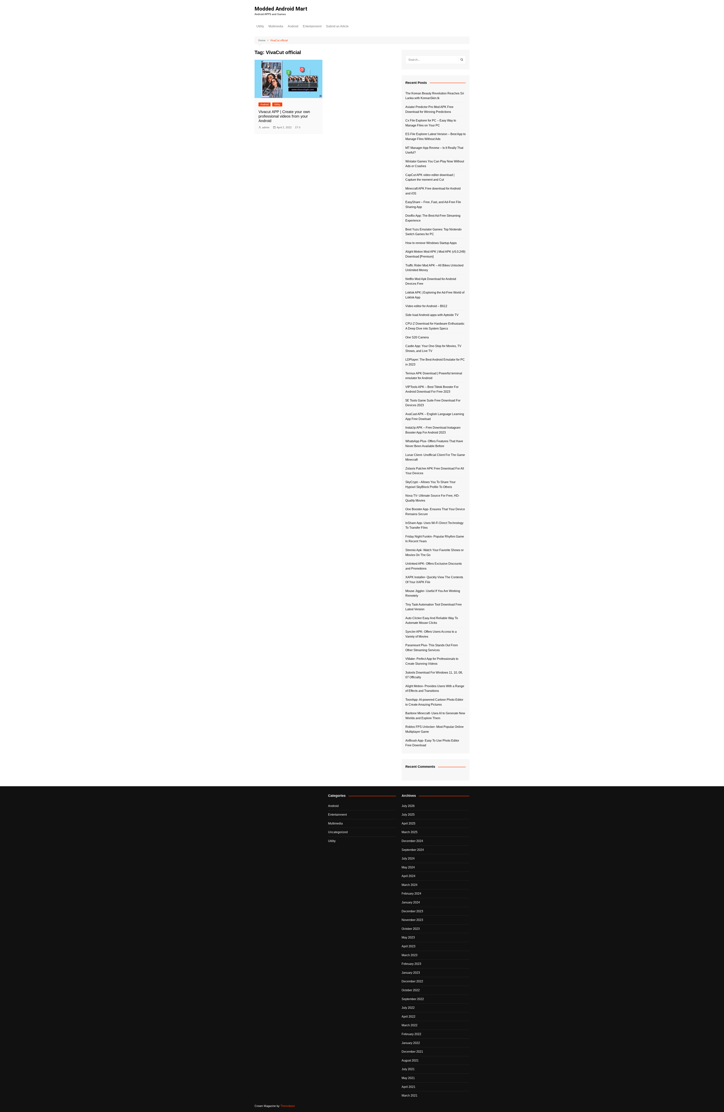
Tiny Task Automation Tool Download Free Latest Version (433, 607)
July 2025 (408, 814)
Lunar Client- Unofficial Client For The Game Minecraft (435, 457)
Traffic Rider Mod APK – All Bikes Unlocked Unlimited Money (434, 268)
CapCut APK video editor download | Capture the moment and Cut (429, 177)
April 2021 (408, 1086)
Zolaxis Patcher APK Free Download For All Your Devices (434, 471)
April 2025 (408, 823)
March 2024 (409, 884)
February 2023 (411, 963)
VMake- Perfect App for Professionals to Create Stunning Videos (431, 661)
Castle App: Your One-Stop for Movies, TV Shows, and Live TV (433, 348)
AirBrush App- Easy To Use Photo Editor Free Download (432, 743)
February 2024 (411, 893)
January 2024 (411, 902)
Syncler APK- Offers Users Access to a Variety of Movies (431, 634)
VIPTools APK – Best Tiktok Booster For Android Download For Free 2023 (432, 389)
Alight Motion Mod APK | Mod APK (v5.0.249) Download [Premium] (435, 254)
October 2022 (411, 990)
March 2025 (409, 832)
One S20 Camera (417, 337)
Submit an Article (337, 26)
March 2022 (409, 1025)
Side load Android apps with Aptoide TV (432, 315)
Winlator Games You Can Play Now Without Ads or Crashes (434, 164)
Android (293, 26)
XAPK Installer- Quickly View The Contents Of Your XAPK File (434, 580)
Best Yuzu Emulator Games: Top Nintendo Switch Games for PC (433, 232)
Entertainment (312, 26)
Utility (260, 26)
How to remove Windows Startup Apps (431, 243)
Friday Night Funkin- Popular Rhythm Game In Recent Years (434, 539)
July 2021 (408, 1069)
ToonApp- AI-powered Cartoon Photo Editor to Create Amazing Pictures (434, 702)
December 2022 (412, 981)
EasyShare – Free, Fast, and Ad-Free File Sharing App (433, 204)
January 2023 (411, 972)
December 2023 (412, 911)
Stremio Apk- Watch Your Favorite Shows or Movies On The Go (434, 552)
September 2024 (413, 849)
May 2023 (408, 937)
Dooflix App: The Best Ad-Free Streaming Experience (432, 218)
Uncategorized (338, 832)
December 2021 (412, 1051)
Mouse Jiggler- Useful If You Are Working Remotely (432, 593)
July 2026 (408, 806)
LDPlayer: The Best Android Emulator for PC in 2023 (435, 362)
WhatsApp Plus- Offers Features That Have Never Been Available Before (434, 444)
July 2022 (408, 1007)
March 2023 (409, 955)
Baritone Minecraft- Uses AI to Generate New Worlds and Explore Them (435, 716)
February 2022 (411, 1034)
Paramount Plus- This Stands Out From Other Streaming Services (431, 648)
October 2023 (411, 928)
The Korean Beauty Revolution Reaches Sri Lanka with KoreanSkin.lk (434, 96)
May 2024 (408, 867)
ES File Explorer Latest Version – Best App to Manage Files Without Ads (435, 136)
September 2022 (413, 999)
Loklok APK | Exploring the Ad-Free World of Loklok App (434, 295)
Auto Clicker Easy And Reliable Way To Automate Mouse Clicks (431, 620)
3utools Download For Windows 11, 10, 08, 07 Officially (434, 675)
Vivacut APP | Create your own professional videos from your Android (284, 116)
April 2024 (408, 876)
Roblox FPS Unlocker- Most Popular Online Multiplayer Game (434, 729)
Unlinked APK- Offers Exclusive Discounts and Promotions (433, 566)
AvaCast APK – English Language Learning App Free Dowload (434, 416)
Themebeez (287, 1105)
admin (265, 127)
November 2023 (412, 920)
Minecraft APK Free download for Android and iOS (433, 191)
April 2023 (408, 946)
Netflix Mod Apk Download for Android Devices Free (430, 281)
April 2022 (408, 1016)
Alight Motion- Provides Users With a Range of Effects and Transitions (434, 688)
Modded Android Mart (281, 9)
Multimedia (275, 26)
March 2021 (409, 1095)
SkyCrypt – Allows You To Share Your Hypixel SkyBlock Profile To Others (430, 484)
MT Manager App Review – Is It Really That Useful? (434, 150)
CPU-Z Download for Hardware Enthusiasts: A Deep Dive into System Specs (435, 326)
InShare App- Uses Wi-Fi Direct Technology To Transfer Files (434, 525)
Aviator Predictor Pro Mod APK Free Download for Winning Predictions (429, 109)
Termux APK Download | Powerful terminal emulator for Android (433, 376)
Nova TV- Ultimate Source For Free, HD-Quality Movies (432, 498)
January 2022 (411, 1043)
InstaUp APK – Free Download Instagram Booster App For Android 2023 (432, 430)
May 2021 (408, 1078)
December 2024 (412, 841)
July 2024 (408, 858)
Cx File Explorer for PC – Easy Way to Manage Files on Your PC (430, 123)
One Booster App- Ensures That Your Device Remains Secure (435, 512)
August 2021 (410, 1060)
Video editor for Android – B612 (426, 306)
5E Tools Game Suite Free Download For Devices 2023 (432, 403)
